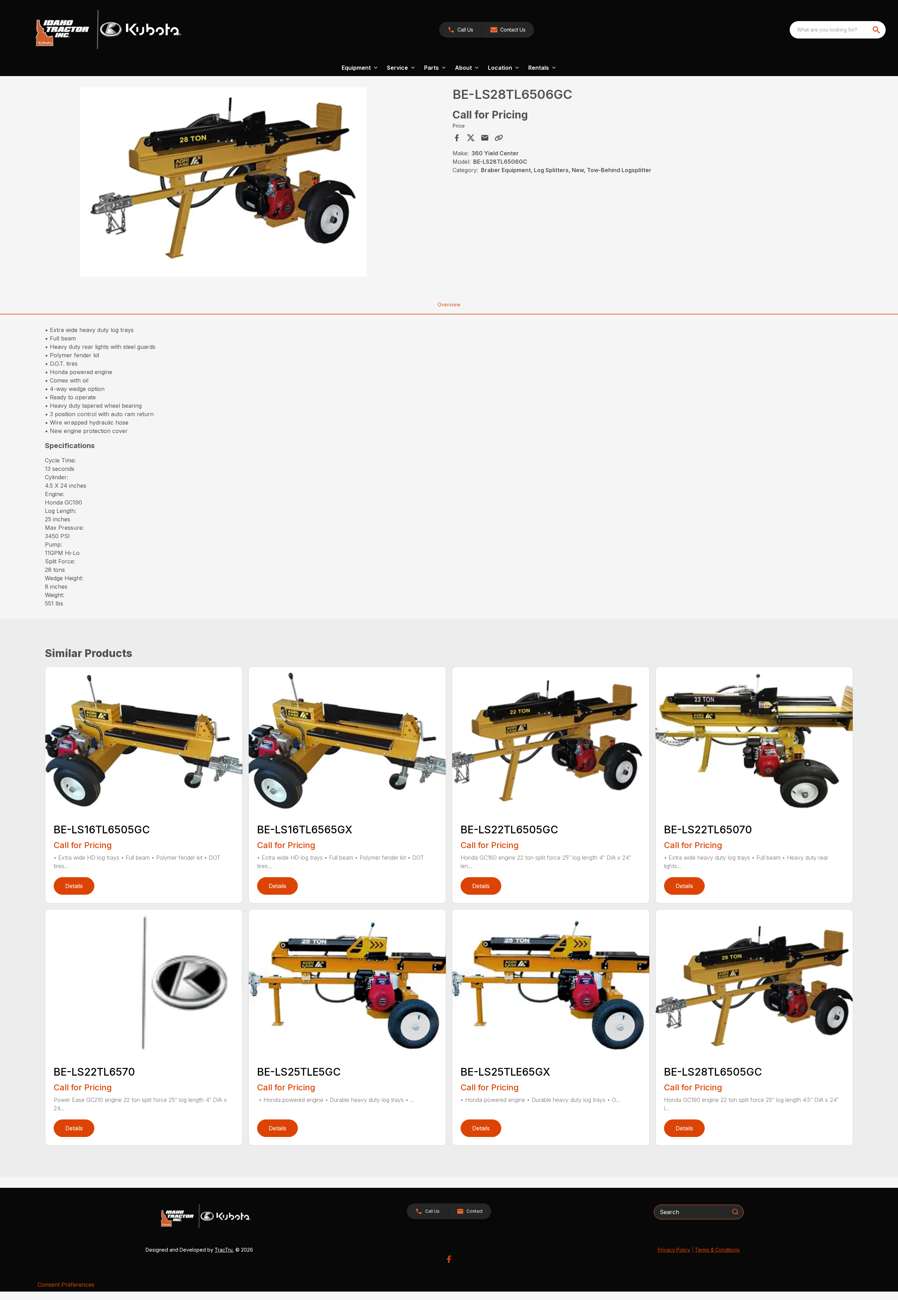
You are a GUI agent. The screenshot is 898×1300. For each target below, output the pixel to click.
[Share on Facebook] (457, 138)
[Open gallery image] (223, 182)
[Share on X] (471, 138)
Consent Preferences (66, 1284)
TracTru (224, 1250)
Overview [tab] (449, 304)
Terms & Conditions (717, 1250)
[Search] (735, 1211)
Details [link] (74, 885)
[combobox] (837, 29)
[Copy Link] (499, 138)
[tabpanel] (246, 183)
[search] (877, 30)
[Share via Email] (485, 138)
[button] (460, 30)
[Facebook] (448, 1259)
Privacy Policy (674, 1250)
